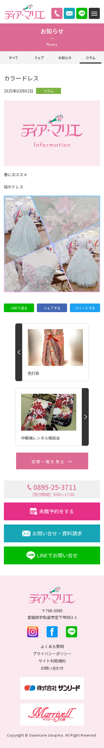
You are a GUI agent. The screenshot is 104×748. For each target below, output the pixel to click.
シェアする (52, 307)
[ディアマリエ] (25, 11)
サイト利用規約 (52, 661)
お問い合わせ (52, 668)
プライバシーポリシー (52, 653)
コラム (90, 57)
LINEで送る (19, 307)
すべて (13, 57)
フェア (39, 57)
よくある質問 (52, 646)
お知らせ (65, 57)
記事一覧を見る (48, 461)
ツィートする (85, 307)
